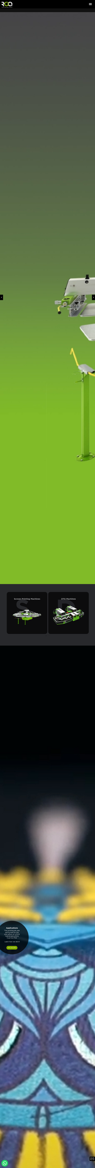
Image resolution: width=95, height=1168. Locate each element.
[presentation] (1, 297)
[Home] (6, 2)
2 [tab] (49, 636)
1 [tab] (46, 636)
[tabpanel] (27, 613)
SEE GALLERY (12, 947)
